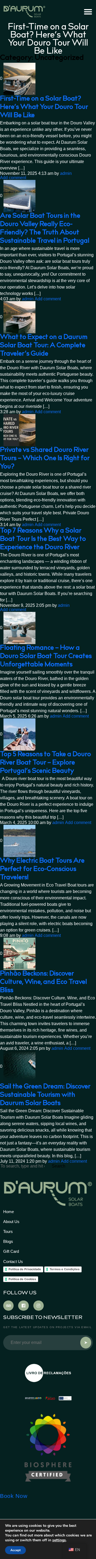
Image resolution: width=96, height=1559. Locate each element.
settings (59, 1540)
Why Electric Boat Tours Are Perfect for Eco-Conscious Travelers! (42, 869)
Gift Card (11, 1251)
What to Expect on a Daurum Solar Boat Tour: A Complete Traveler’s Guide (43, 345)
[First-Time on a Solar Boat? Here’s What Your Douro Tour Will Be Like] (19, 79)
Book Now (13, 1496)
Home (8, 1211)
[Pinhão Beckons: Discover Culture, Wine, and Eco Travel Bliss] (19, 954)
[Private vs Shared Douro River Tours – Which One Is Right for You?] (19, 430)
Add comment (13, 178)
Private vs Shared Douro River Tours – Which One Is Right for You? (45, 458)
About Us (11, 1221)
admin (66, 173)
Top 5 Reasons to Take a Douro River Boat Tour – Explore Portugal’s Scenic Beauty (45, 763)
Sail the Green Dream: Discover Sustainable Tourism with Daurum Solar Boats (45, 1095)
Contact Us (13, 1261)
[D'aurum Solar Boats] (48, 1448)
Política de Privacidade (25, 1269)
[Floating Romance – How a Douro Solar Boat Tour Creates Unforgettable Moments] (19, 628)
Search (58, 1166)
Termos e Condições (64, 1269)
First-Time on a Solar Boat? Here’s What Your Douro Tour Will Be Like (44, 107)
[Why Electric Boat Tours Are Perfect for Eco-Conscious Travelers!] (19, 841)
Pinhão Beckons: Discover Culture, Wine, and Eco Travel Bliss (43, 982)
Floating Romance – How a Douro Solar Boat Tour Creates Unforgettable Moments (46, 656)
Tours (8, 1231)
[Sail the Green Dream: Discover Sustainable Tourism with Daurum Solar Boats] (19, 1067)
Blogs (8, 1241)
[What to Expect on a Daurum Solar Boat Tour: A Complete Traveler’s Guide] (19, 317)
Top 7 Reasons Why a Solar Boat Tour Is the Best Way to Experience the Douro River (43, 539)
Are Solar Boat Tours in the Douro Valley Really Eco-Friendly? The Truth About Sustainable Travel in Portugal (44, 228)
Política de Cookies (22, 1279)
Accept (15, 1550)
